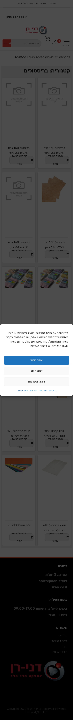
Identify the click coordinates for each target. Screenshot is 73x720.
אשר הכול (36, 360)
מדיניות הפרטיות (48, 390)
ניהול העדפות (36, 381)
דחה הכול (37, 371)
